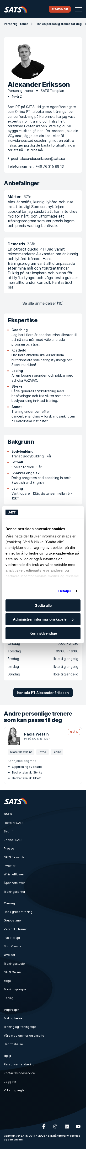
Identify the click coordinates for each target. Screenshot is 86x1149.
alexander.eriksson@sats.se (42, 159)
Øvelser (9, 955)
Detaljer (64, 591)
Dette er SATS (13, 823)
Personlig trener (15, 929)
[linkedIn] (67, 1126)
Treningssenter (14, 891)
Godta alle (43, 605)
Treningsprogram (16, 989)
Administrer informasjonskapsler (40, 619)
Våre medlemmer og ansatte (24, 1035)
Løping (9, 998)
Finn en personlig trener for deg (59, 24)
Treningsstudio (14, 963)
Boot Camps (12, 946)
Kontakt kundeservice (19, 1073)
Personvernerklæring (19, 1064)
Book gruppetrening (18, 912)
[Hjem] (15, 9)
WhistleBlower (14, 874)
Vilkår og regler (15, 1090)
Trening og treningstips (20, 1027)
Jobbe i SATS (13, 840)
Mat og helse (13, 1018)
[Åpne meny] (78, 9)
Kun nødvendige (43, 633)
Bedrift (8, 831)
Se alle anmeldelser (43, 303)
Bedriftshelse (13, 1044)
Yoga (7, 981)
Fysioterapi (12, 938)
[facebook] (44, 1126)
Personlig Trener (16, 24)
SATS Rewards (14, 857)
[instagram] (55, 1126)
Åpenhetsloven (15, 883)
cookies (75, 1135)
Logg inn (10, 1081)
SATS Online (12, 972)
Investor (10, 866)
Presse (9, 848)
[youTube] (78, 1126)
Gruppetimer (13, 920)
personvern (15, 1139)
